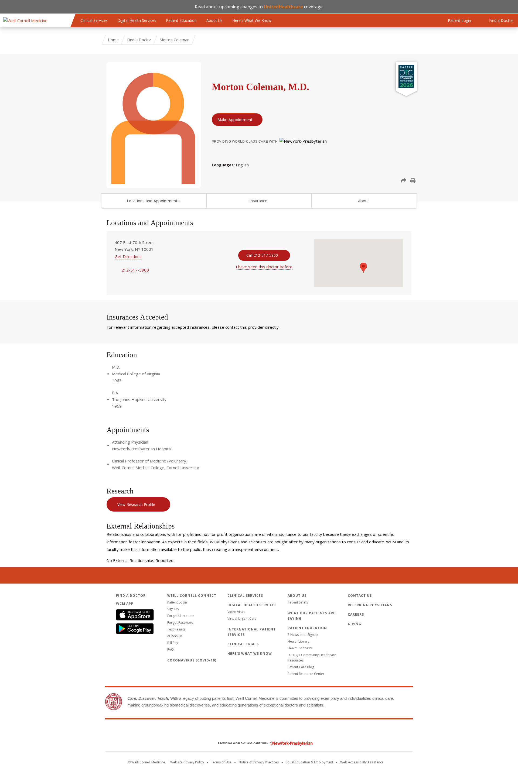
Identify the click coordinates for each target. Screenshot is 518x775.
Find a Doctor (139, 39)
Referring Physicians (370, 605)
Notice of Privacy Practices (258, 762)
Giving (354, 624)
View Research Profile (136, 504)
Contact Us (360, 595)
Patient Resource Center (306, 673)
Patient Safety (298, 602)
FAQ (170, 649)
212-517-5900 (135, 270)
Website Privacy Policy (187, 762)
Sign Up (173, 609)
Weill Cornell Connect (191, 595)
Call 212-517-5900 (262, 255)
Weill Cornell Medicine (259, 732)
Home (113, 39)
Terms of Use (221, 762)
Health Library (298, 641)
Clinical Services (94, 20)
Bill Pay (172, 642)
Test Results (176, 629)
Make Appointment (235, 119)
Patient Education (181, 20)
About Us (214, 20)
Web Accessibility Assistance (362, 762)
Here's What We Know (251, 20)
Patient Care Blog (301, 667)
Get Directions (128, 256)
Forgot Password (180, 622)
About (363, 200)
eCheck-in (174, 636)
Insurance (258, 200)
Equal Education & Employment (309, 762)
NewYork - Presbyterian (261, 743)
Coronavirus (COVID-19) (191, 660)
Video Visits (236, 611)
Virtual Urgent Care (242, 618)
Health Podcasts (300, 648)
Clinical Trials (243, 644)
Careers (356, 614)
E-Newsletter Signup (303, 634)
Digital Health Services (136, 20)
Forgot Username (180, 615)
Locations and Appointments (153, 200)
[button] (403, 180)
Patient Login (177, 602)
